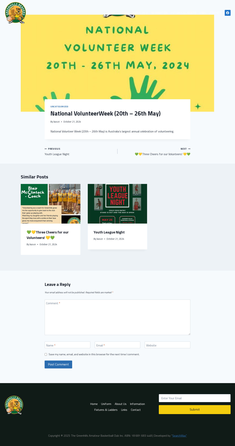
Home (111, 13)
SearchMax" (179, 435)
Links (203, 13)
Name (50, 345)
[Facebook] (228, 13)
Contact (215, 13)
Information (159, 13)
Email (100, 345)
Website (151, 345)
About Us (120, 404)
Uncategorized (59, 106)
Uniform (123, 13)
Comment (53, 303)
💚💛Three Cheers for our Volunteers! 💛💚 (162, 151)
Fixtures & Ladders (183, 13)
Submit (195, 409)
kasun (57, 121)
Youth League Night (57, 151)
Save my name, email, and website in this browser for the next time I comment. (94, 354)
